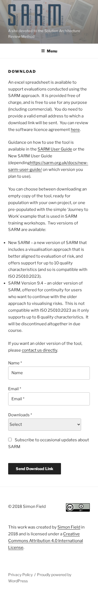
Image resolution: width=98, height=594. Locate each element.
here (75, 129)
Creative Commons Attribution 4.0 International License (45, 541)
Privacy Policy (20, 574)
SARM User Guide (55, 149)
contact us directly (39, 350)
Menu (52, 51)
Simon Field (68, 527)
